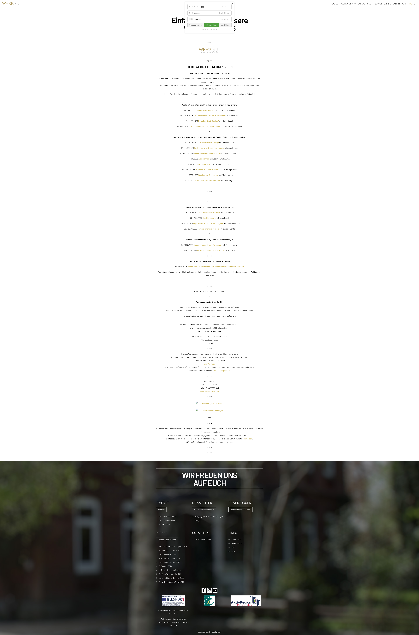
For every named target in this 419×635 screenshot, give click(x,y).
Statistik (197, 13)
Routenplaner (164, 524)
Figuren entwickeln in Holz (209, 228)
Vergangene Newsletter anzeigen (209, 516)
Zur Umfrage (209, 363)
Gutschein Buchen (203, 539)
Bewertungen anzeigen (240, 509)
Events (387, 3)
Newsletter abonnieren (204, 509)
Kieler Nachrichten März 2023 (171, 581)
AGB (233, 547)
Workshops (347, 3)
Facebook (204, 590)
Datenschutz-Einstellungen (209, 632)
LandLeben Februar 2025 (169, 562)
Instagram (209, 590)
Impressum (236, 539)
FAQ (233, 551)
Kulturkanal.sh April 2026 (169, 550)
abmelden (248, 438)
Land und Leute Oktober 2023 (171, 578)
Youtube (215, 590)
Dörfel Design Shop (221, 370)
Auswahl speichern (195, 25)
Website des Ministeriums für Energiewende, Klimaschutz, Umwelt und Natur (173, 622)
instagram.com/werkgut (212, 410)
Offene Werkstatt (363, 3)
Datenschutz (236, 543)
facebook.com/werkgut (212, 403)
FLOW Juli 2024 (165, 566)
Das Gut (335, 3)
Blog (197, 520)
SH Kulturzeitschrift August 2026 (173, 546)
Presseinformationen (167, 539)
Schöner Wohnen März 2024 (171, 574)
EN (415, 3)
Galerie (396, 3)
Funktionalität (199, 7)
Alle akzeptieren (211, 25)
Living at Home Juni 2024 (170, 570)
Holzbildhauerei (209, 218)
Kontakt (161, 509)
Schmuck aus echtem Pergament (207, 244)
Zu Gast (378, 3)
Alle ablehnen (225, 25)
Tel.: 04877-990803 (167, 520)
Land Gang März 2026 (168, 554)
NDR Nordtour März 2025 (169, 558)
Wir (404, 3)
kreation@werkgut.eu (209, 391)
